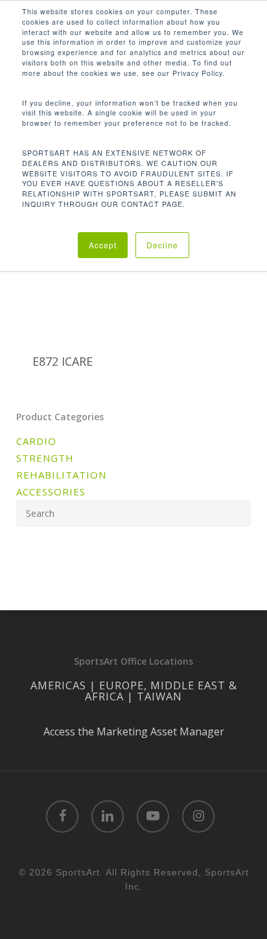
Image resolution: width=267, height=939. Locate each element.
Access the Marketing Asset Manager (133, 731)
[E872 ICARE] (72, 279)
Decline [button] (162, 244)
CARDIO (36, 440)
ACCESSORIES (51, 491)
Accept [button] (103, 244)
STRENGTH (45, 457)
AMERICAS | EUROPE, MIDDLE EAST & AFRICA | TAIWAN (133, 691)
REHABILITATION (61, 474)
